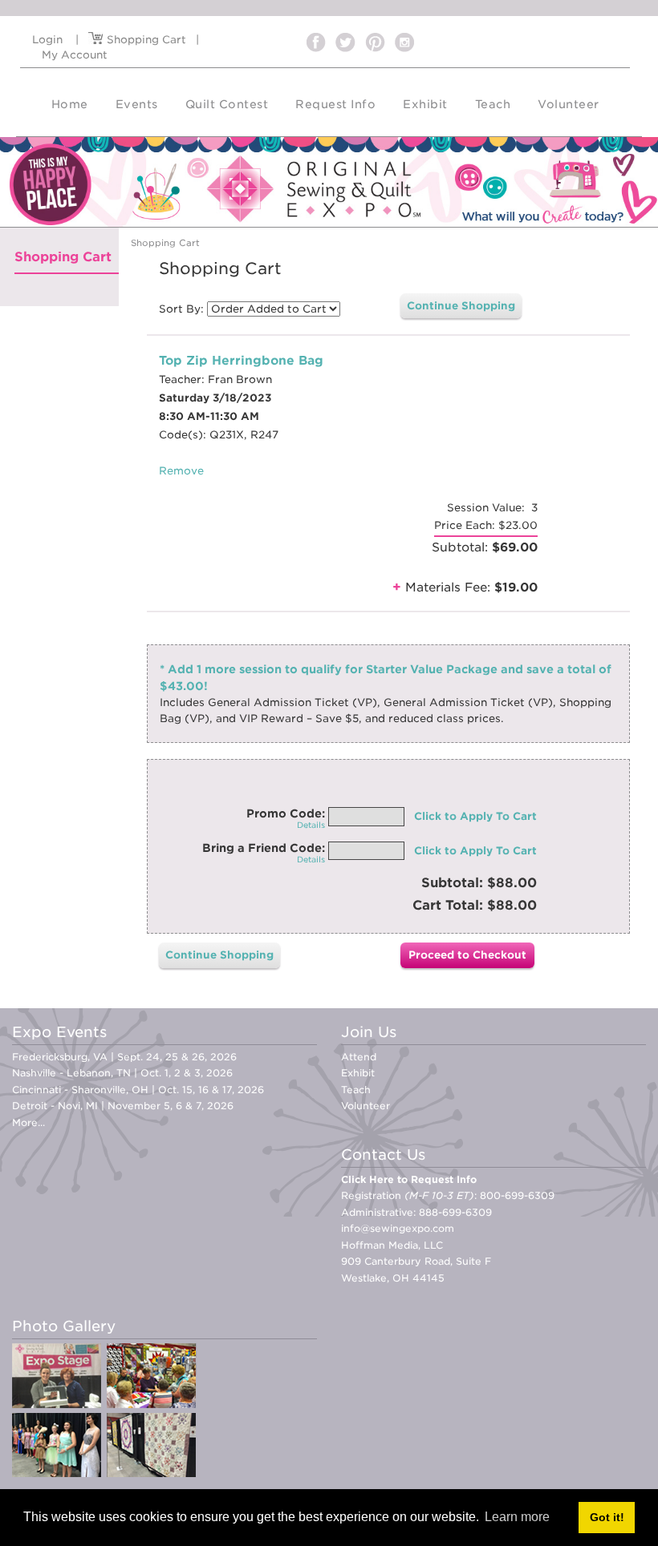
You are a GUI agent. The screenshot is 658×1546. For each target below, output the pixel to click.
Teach (356, 1090)
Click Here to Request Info (409, 1179)
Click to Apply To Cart (475, 816)
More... (28, 1122)
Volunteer (365, 1106)
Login (47, 40)
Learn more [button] (517, 1517)
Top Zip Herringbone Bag (241, 360)
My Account (75, 55)
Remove (181, 471)
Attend (358, 1057)
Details (311, 825)
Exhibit (358, 1073)
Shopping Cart (145, 40)
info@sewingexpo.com (397, 1228)
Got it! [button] (607, 1517)
